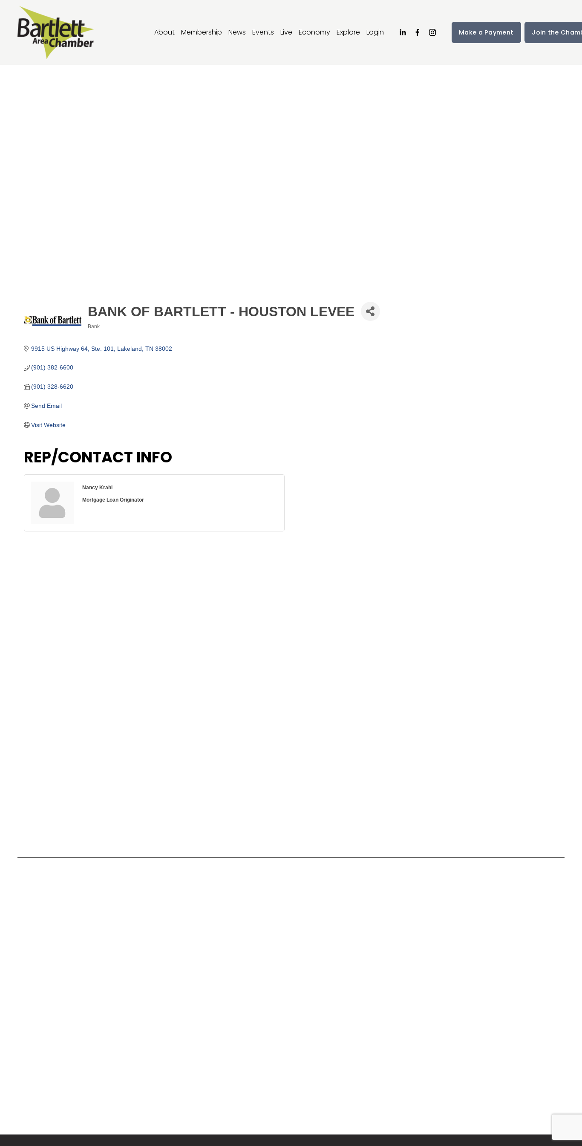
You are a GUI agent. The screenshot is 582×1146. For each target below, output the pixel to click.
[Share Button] (370, 311)
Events (263, 32)
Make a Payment (486, 32)
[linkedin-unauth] (402, 32)
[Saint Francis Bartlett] (85, 991)
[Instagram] (432, 32)
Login (375, 32)
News (237, 32)
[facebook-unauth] (417, 32)
